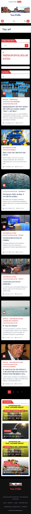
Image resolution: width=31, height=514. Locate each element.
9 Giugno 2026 (9, 454)
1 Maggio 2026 (9, 472)
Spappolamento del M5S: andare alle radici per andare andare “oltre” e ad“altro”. (15, 108)
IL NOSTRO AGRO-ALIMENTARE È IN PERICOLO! (12, 469)
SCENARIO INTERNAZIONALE (15, 510)
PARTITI (21, 279)
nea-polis (20, 123)
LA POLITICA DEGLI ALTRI (10, 104)
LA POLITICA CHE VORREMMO (11, 101)
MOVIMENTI (22, 191)
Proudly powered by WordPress (11, 497)
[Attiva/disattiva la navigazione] (14, 21)
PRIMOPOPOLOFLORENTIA (15, 57)
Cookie (15, 502)
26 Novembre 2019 (9, 208)
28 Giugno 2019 (9, 337)
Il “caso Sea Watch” (10, 326)
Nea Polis (15, 15)
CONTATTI (10, 502)
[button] (25, 21)
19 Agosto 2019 (9, 294)
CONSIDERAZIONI (12, 433)
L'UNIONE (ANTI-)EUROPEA (10, 321)
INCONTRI (15, 411)
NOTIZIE (21, 235)
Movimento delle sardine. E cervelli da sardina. (13, 195)
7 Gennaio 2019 (9, 383)
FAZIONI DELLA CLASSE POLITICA (12, 506)
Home (4, 502)
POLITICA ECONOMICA (9, 150)
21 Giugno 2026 (10, 418)
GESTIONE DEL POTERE (9, 147)
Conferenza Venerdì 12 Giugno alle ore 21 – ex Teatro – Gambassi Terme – (15, 452)
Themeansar (15, 499)
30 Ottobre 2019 (9, 252)
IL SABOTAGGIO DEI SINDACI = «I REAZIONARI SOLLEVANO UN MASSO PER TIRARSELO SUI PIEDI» (15, 372)
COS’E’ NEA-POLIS (23, 502)
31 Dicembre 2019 (9, 123)
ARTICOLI (5, 99)
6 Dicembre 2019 (9, 166)
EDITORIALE (8, 411)
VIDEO (22, 411)
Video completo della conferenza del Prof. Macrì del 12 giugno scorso (13, 416)
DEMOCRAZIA (14, 99)
